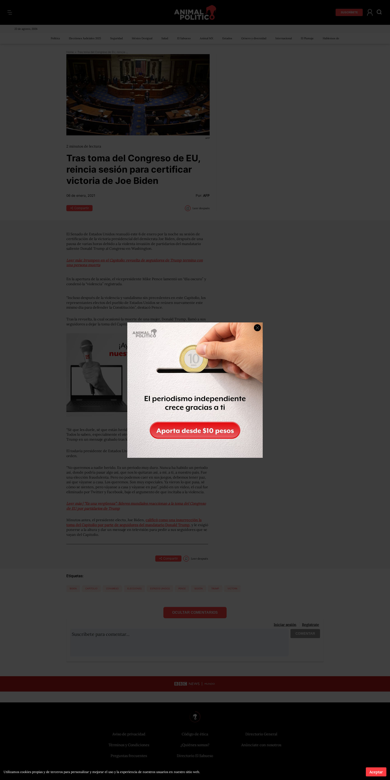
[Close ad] (257, 327)
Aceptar (376, 772)
